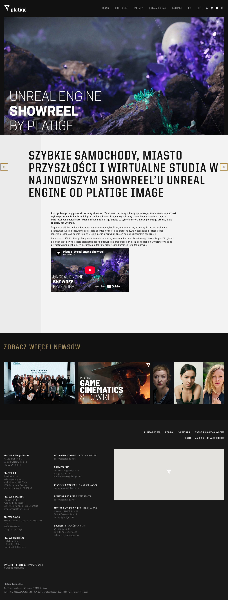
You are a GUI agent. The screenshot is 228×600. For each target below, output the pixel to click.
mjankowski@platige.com (66, 488)
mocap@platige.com (64, 517)
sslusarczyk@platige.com (66, 535)
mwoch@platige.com (14, 568)
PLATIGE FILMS (152, 432)
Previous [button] (4, 383)
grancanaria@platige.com (16, 509)
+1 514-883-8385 (12, 544)
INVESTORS (184, 432)
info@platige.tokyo (13, 529)
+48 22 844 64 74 (12, 465)
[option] (39, 383)
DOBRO (169, 432)
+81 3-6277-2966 (12, 526)
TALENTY (138, 8)
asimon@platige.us (13, 479)
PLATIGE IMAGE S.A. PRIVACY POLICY (204, 438)
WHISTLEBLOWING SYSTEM (209, 432)
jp (199, 8)
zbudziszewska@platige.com (68, 476)
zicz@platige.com (62, 473)
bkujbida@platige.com (15, 547)
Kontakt (177, 8)
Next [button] (224, 383)
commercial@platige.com (66, 470)
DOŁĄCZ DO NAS (157, 8)
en (189, 8)
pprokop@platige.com (65, 459)
